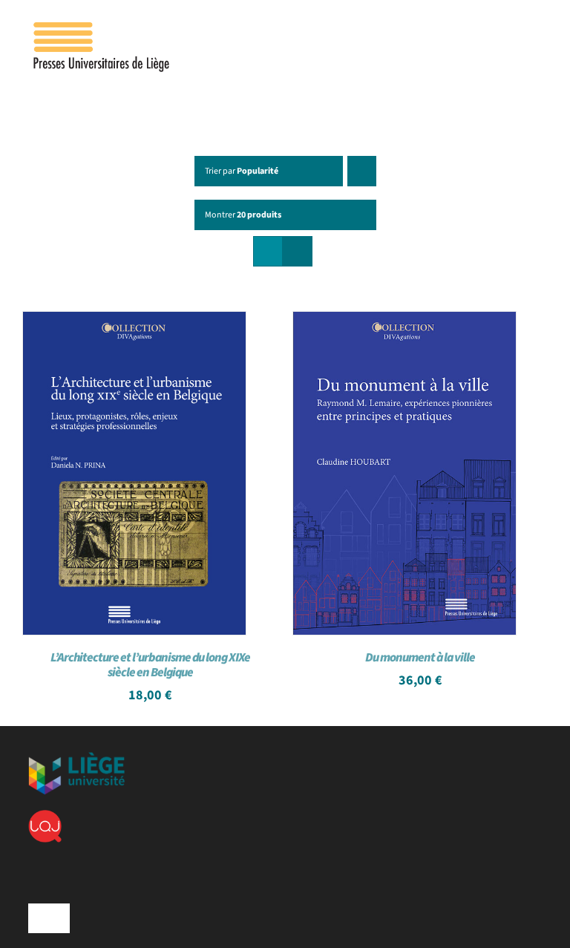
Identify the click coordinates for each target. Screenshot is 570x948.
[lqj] (45, 816)
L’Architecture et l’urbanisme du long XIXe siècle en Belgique (150, 665)
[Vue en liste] (297, 251)
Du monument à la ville (420, 658)
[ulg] (76, 758)
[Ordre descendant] (361, 171)
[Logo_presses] (102, 28)
